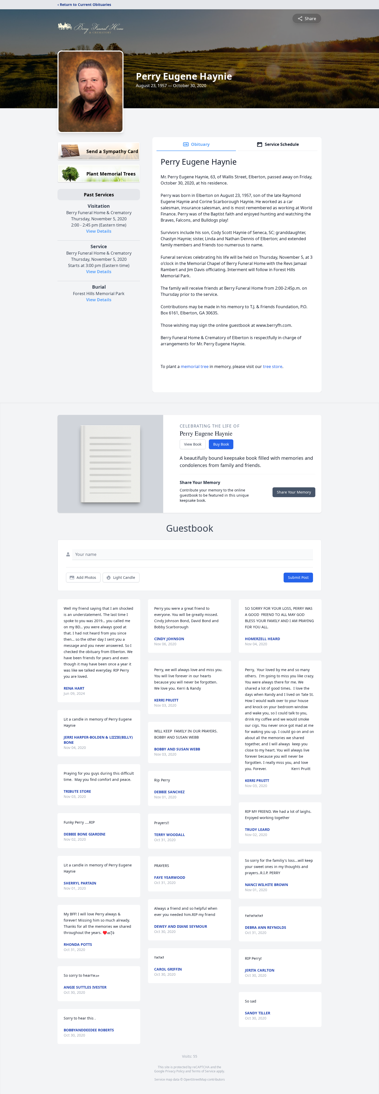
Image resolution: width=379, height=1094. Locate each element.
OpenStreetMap (195, 1079)
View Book (192, 444)
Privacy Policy (175, 1071)
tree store (272, 366)
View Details (98, 231)
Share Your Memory (294, 492)
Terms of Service (204, 1071)
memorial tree (195, 366)
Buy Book (221, 444)
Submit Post (298, 577)
